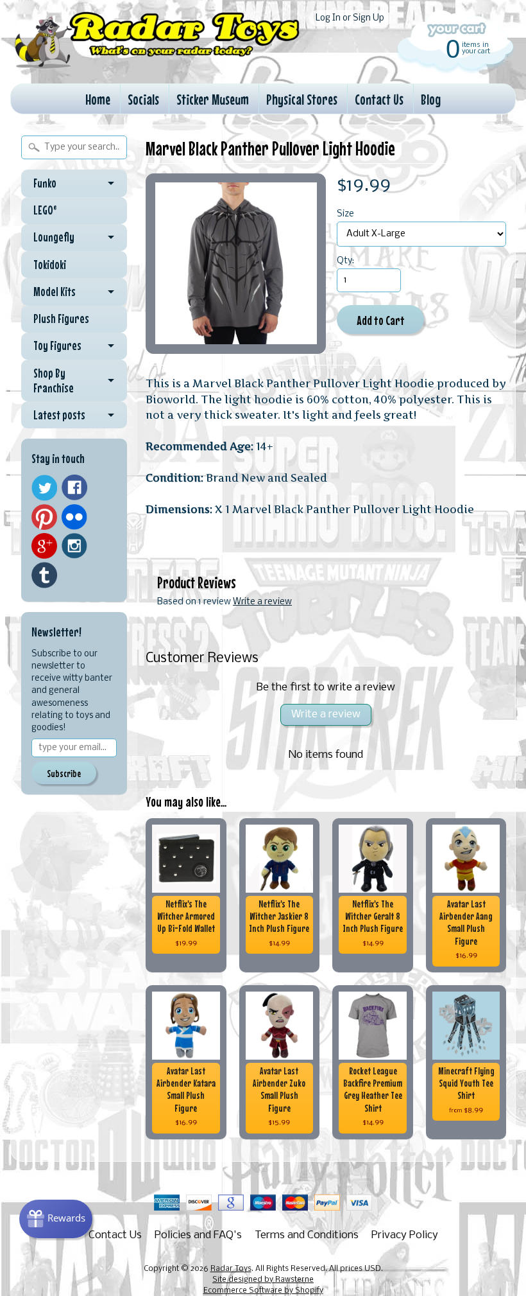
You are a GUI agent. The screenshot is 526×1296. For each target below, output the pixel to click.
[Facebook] (74, 487)
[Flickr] (74, 517)
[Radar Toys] (157, 64)
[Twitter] (44, 488)
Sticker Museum (212, 99)
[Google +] (44, 546)
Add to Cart (381, 320)
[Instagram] (74, 546)
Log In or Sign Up (350, 18)
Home (97, 99)
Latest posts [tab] (59, 415)
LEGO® (45, 210)
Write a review (262, 602)
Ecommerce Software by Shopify (263, 1291)
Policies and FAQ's (198, 1235)
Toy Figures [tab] (57, 345)
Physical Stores (301, 99)
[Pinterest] (44, 517)
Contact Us (379, 99)
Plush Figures (61, 318)
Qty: (345, 261)
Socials (143, 99)
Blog (431, 99)
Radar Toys (230, 1269)
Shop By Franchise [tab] (53, 380)
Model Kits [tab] (54, 292)
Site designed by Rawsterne (263, 1280)
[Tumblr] (44, 575)
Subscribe (64, 773)
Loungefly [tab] (53, 237)
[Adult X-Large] (236, 263)
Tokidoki (49, 265)
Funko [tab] (44, 183)
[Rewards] (55, 1219)
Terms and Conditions (307, 1235)
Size (345, 214)
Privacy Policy (404, 1235)
